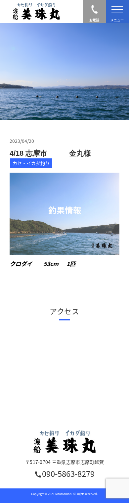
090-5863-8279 (64, 474)
